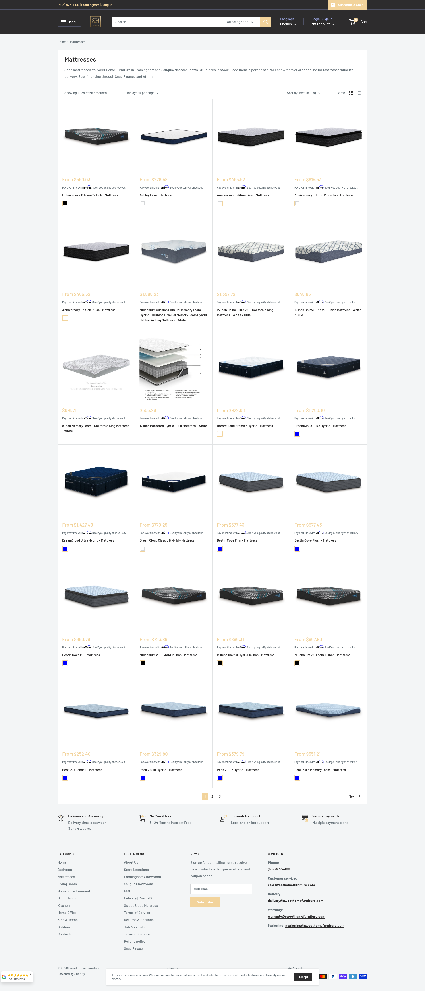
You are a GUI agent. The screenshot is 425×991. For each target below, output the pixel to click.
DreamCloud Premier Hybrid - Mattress (245, 426)
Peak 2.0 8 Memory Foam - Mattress (320, 770)
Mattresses (66, 876)
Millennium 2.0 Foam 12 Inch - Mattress (90, 195)
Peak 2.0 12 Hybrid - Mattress (238, 770)
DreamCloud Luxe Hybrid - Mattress (320, 426)
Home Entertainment (74, 891)
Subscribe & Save (350, 5)
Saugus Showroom (138, 884)
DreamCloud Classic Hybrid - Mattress (167, 540)
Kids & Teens (68, 919)
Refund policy (134, 941)
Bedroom (65, 869)
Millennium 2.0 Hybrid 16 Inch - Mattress (245, 655)
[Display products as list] (359, 93)
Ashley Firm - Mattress (156, 195)
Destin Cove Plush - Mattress (315, 540)
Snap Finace (133, 948)
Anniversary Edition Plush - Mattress (88, 310)
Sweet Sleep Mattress (141, 905)
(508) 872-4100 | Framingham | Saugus (85, 5)
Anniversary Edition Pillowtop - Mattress (323, 195)
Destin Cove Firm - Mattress (237, 540)
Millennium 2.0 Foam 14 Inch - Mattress (322, 655)
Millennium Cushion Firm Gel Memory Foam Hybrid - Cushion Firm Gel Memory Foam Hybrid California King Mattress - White (173, 315)
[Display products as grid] (351, 93)
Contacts (65, 934)
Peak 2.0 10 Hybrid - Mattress (161, 770)
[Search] (265, 22)
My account (320, 24)
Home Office (67, 912)
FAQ (127, 891)
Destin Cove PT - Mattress (81, 655)
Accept (303, 977)
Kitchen (64, 905)
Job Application (136, 927)
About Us (131, 862)
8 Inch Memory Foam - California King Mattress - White (95, 428)
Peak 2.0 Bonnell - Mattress (82, 770)
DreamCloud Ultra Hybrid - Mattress (88, 540)
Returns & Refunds (139, 919)
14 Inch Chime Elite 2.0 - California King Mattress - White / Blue (245, 312)
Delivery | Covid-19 (138, 898)
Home (62, 42)
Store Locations (136, 869)
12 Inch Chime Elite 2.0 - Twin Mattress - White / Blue (327, 312)
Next (352, 796)
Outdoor (64, 927)
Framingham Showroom (142, 876)
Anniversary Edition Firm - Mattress (243, 195)
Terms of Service (137, 912)
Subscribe (205, 902)
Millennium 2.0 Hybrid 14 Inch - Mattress (168, 655)
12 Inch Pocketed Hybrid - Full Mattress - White (173, 426)
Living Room (67, 884)
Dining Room (67, 898)
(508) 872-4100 (279, 869)
